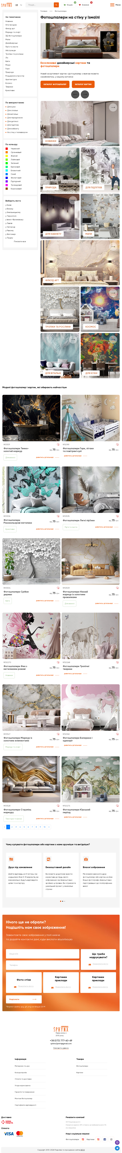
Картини (79, 1072)
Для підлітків (12, 125)
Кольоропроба (21, 1072)
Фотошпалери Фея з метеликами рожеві (15, 667)
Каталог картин (83, 84)
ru (21, 5)
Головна (44, 11)
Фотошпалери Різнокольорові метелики (18, 521)
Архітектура (11, 79)
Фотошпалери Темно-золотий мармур (16, 450)
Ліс (6, 58)
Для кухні (11, 107)
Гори (7, 68)
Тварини (9, 87)
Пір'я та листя (11, 47)
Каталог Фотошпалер (55, 84)
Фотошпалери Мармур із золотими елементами (18, 739)
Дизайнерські (11, 43)
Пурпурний (16, 181)
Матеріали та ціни (22, 1066)
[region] (20, 129)
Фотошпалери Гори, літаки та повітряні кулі (78, 450)
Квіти (7, 61)
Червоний (15, 148)
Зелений (15, 163)
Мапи (7, 39)
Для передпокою (15, 118)
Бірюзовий (15, 167)
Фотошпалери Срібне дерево (16, 593)
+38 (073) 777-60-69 (61, 1040)
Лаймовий (15, 159)
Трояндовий (16, 185)
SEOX (82, 1150)
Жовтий (14, 156)
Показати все (20, 241)
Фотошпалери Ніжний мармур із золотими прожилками (75, 594)
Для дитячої (12, 121)
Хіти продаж (11, 25)
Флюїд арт (10, 28)
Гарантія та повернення (24, 1092)
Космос (8, 83)
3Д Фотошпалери (13, 36)
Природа (9, 72)
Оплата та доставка (23, 1079)
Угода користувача (22, 1085)
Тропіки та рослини (14, 54)
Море (7, 65)
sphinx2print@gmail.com (61, 1043)
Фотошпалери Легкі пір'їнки (79, 520)
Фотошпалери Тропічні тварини (76, 667)
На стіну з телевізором (17, 132)
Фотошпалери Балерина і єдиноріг (77, 739)
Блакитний (15, 170)
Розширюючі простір (14, 76)
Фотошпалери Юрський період (76, 811)
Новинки (9, 21)
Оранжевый (16, 152)
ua (16, 5)
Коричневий (16, 189)
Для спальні (12, 110)
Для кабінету (13, 128)
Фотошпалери (60, 11)
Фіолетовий (16, 178)
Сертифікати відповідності (25, 1105)
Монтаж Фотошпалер (23, 1098)
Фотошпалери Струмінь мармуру (17, 811)
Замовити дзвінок (61, 1048)
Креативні (10, 90)
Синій (13, 174)
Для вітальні (12, 114)
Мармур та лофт (12, 32)
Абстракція (10, 50)
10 (45, 827)
